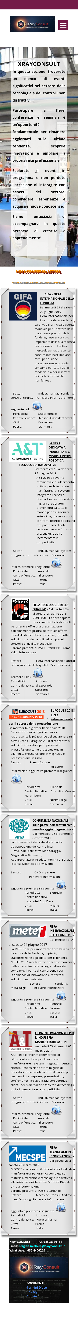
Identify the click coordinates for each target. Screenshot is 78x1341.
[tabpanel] (39, 155)
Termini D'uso (37, 1287)
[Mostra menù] (63, 25)
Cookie (32, 1296)
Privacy (32, 1292)
